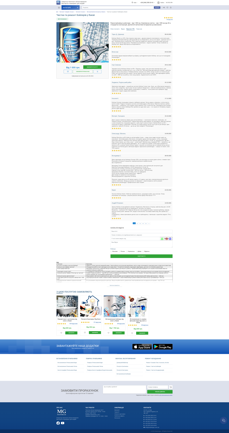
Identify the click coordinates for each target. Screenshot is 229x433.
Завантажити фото (171, 387)
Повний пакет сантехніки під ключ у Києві (67, 320)
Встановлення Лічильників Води (67, 362)
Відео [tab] (123, 29)
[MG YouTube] (62, 423)
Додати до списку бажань (68, 71)
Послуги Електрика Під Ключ (91, 319)
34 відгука (144, 325)
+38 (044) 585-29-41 (147, 2)
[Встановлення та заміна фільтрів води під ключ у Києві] (138, 306)
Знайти (157, 7)
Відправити (141, 256)
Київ (135, 2)
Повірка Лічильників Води (95, 362)
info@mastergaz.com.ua (152, 427)
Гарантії (116, 412)
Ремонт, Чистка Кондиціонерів (155, 370)
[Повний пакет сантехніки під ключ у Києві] (67, 306)
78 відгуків (169, 19)
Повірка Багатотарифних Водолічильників (99, 370)
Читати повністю (115, 285)
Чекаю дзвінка (160, 391)
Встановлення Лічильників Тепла (67, 366)
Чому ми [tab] (139, 29)
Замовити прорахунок (82, 71)
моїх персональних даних (165, 395)
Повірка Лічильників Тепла (95, 366)
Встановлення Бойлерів (124, 374)
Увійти (162, 2)
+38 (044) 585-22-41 (151, 417)
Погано (123, 251)
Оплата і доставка (119, 414)
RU (169, 2)
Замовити (71, 332)
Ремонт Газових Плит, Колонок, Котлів (157, 362)
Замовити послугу (92, 67)
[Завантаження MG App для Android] (163, 346)
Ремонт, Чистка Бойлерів (153, 366)
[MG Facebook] (58, 423)
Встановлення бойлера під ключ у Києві (115, 320)
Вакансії (116, 410)
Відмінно (146, 251)
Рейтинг (113, 249)
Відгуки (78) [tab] (130, 29)
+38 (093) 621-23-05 (151, 419)
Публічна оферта (119, 416)
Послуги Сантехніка (122, 366)
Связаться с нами (223, 420)
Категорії (67, 8)
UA (167, 2)
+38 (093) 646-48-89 (151, 425)
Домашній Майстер (122, 362)
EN (171, 2)
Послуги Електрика (122, 370)
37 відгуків (97, 322)
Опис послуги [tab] (114, 29)
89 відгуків (121, 324)
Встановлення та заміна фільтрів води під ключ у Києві (138, 320)
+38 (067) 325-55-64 (151, 421)
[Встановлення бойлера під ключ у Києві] (114, 306)
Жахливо (115, 251)
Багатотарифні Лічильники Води (67, 370)
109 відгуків (73, 324)
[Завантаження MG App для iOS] (142, 346)
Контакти (117, 418)
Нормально (131, 251)
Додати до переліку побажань (61, 332)
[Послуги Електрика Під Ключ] (91, 306)
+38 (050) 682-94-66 (151, 423)
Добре (139, 251)
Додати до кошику (97, 71)
